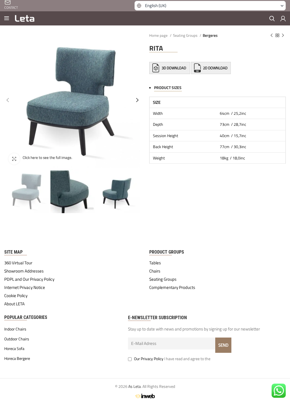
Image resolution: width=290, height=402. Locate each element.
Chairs (154, 271)
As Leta (134, 386)
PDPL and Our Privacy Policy (29, 279)
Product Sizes (168, 87)
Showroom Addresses (24, 271)
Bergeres (210, 35)
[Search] (272, 18)
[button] (210, 5)
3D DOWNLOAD (174, 68)
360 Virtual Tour (18, 263)
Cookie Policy (15, 296)
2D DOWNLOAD (214, 68)
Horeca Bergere (17, 358)
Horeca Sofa (14, 348)
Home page (159, 35)
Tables (155, 263)
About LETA (14, 304)
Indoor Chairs (15, 329)
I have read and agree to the (172, 359)
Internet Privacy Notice (24, 287)
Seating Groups (185, 35)
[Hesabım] (283, 18)
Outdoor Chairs (16, 339)
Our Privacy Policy (148, 359)
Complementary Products (172, 287)
